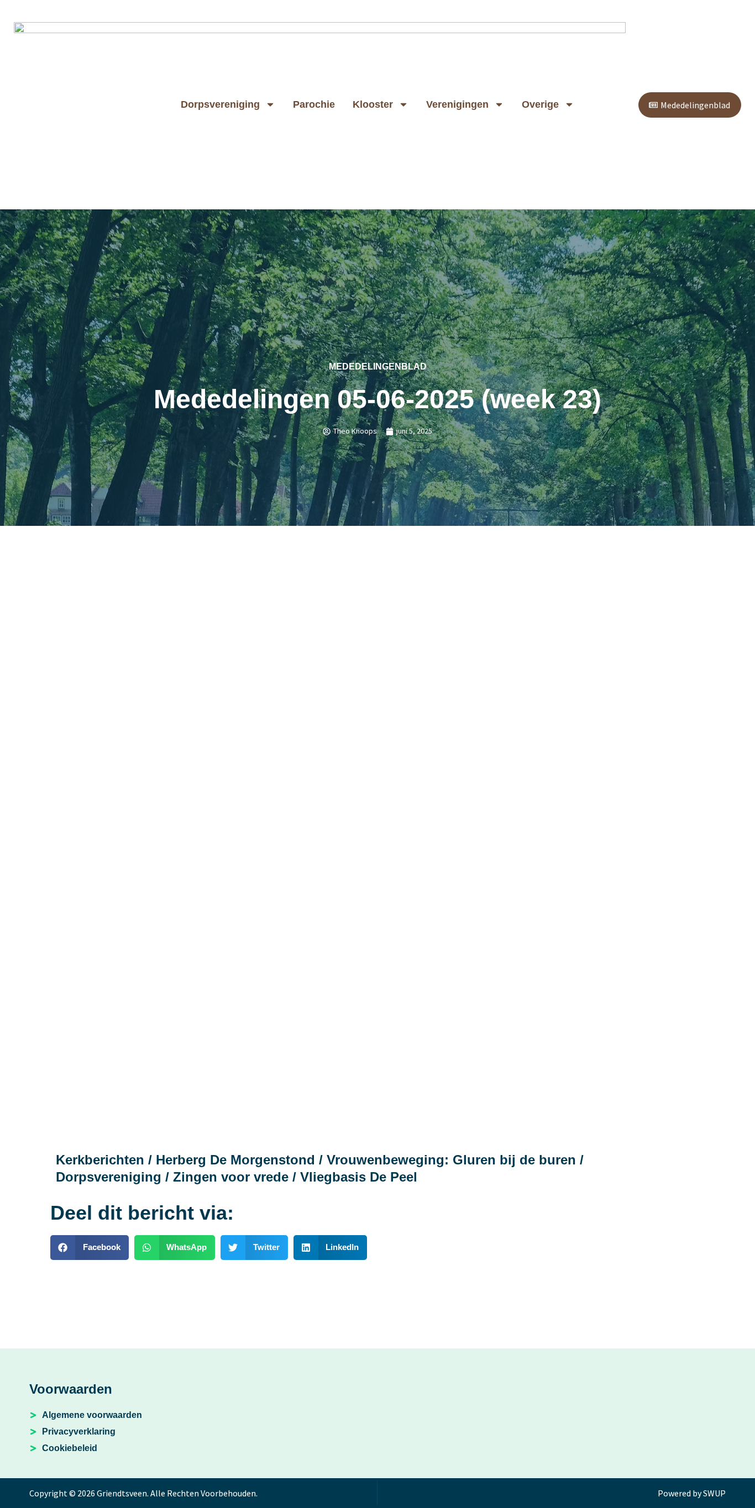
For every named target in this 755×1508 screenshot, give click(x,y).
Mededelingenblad (378, 366)
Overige (540, 104)
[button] (89, 1247)
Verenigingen (457, 104)
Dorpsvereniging (220, 104)
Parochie (314, 104)
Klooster (373, 104)
